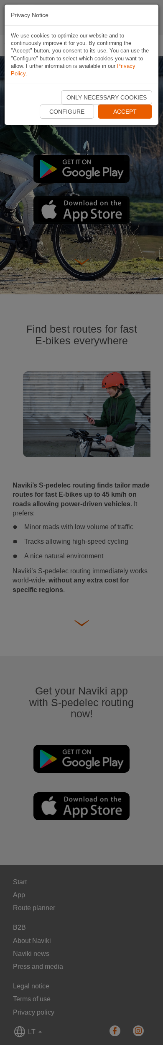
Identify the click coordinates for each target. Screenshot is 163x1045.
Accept (125, 111)
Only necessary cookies (106, 97)
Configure (66, 111)
